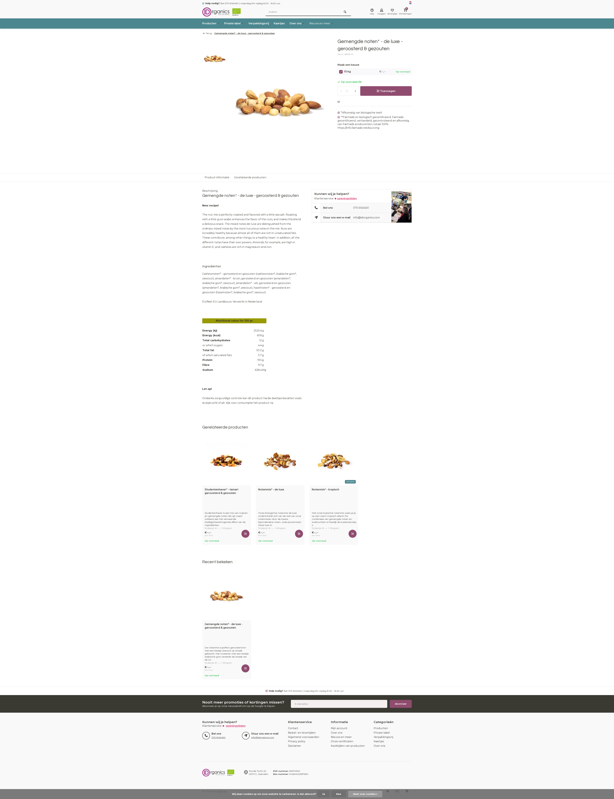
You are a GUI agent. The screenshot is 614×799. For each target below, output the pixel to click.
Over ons (296, 23)
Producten (209, 23)
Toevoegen (387, 91)
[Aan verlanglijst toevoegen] (339, 102)
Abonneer (401, 703)
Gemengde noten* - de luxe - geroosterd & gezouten (244, 33)
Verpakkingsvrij (258, 23)
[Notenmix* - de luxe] (280, 461)
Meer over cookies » (365, 794)
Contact (293, 728)
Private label (232, 23)
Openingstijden (347, 198)
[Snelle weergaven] (245, 534)
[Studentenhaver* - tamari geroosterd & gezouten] (226, 461)
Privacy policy (296, 741)
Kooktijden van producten (348, 745)
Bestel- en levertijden (302, 732)
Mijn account (339, 728)
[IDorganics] (221, 12)
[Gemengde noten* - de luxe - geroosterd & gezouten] (226, 595)
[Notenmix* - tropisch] (333, 461)
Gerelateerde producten (250, 177)
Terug (209, 33)
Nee (338, 794)
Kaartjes (279, 23)
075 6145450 (361, 207)
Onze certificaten (342, 741)
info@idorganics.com (366, 217)
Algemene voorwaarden (303, 737)
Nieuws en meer (319, 23)
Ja (323, 794)
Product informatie (217, 177)
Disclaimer (294, 745)
